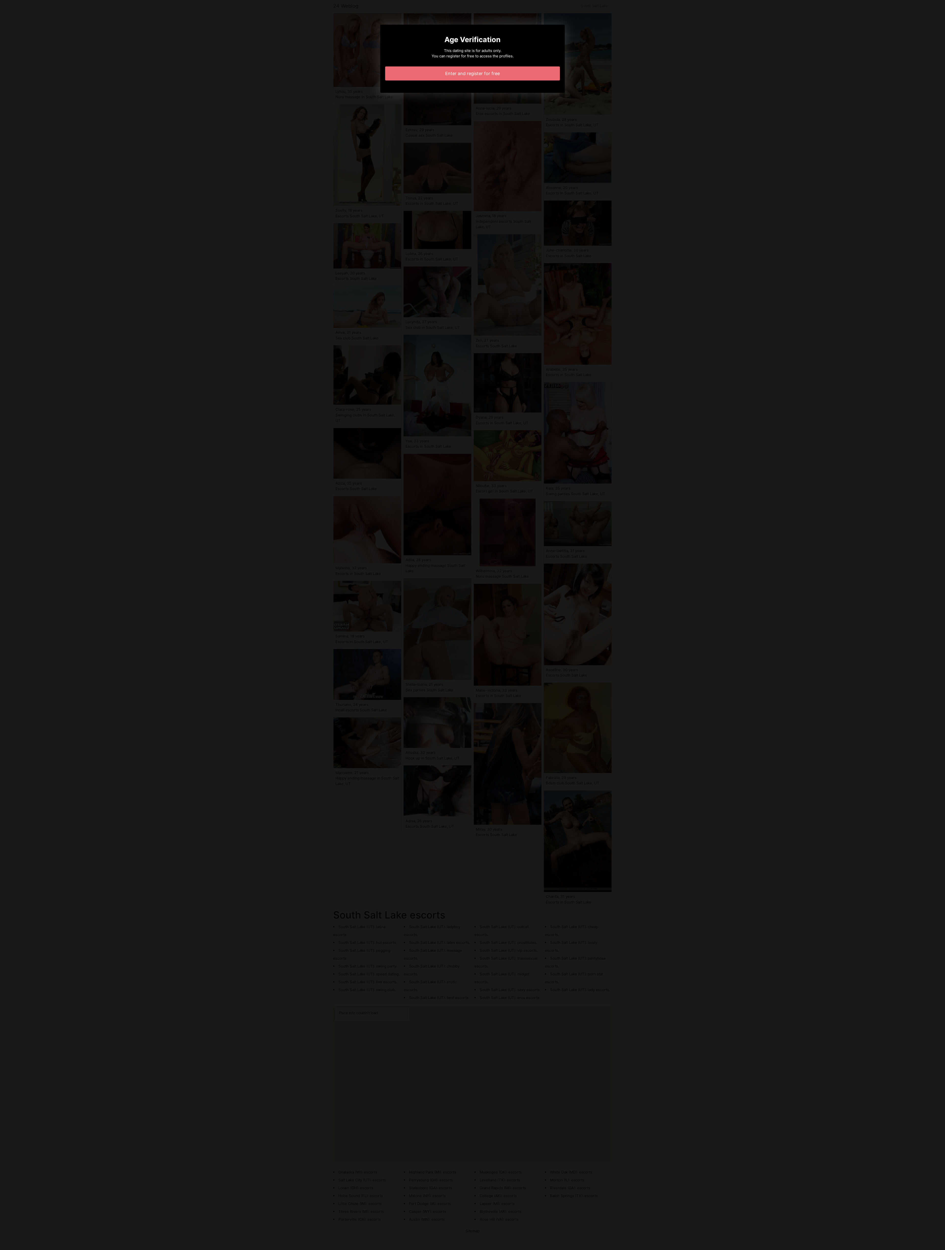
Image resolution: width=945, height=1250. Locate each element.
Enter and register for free (472, 73)
